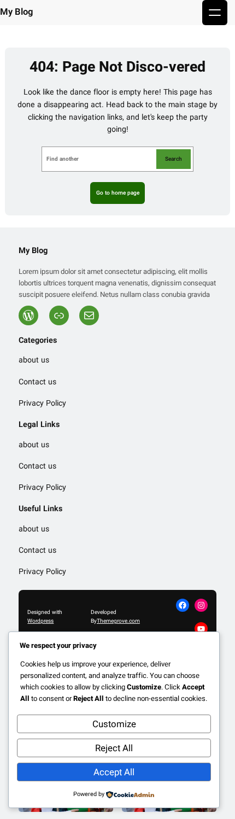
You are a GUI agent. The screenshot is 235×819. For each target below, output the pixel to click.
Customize (114, 724)
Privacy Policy (42, 404)
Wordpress (40, 621)
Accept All (113, 772)
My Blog (16, 12)
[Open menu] (214, 12)
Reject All (114, 748)
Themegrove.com (118, 621)
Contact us (37, 382)
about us (34, 360)
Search (173, 159)
